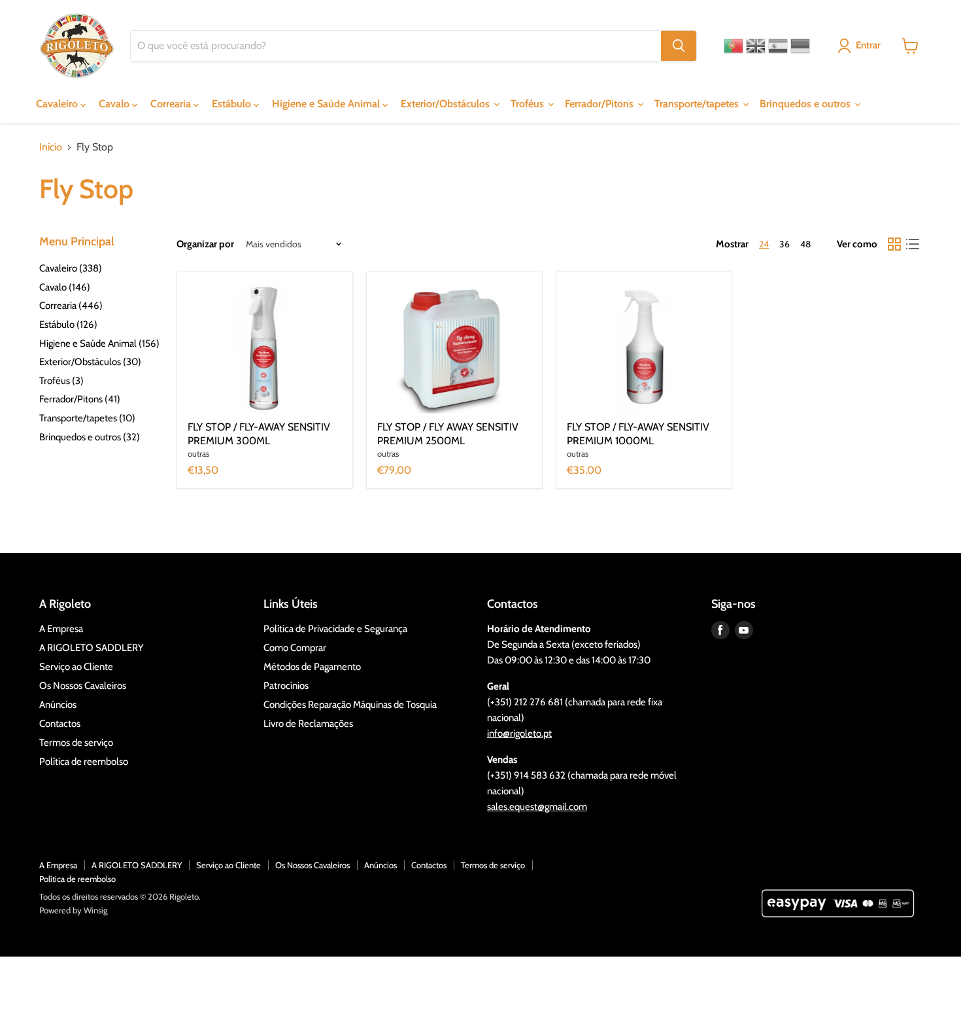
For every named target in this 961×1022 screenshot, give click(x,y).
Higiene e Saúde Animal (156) (99, 343)
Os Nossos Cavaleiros (82, 686)
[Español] (778, 45)
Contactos (59, 724)
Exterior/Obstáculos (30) (90, 362)
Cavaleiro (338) (70, 268)
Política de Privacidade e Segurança (335, 629)
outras (198, 453)
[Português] (733, 45)
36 (784, 244)
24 (764, 244)
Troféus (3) (61, 381)
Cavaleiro (58, 103)
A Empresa (61, 629)
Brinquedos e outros (806, 103)
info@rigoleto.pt (519, 733)
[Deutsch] (800, 45)
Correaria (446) (71, 305)
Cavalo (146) (64, 287)
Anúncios (57, 705)
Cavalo (115, 103)
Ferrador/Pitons (600, 103)
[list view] (912, 244)
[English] (756, 45)
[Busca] (678, 46)
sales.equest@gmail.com (537, 807)
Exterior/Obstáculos (446, 103)
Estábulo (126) (68, 324)
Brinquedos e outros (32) (89, 437)
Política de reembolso (83, 761)
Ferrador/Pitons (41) (79, 399)
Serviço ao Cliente (76, 667)
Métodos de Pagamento (312, 667)
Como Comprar (294, 648)
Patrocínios (286, 686)
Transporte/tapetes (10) (87, 418)
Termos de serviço (76, 743)
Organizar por (205, 244)
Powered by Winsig (73, 910)
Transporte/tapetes (697, 103)
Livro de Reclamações (308, 724)
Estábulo (233, 103)
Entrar (868, 45)
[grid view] (894, 244)
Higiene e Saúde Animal (327, 103)
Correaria (172, 103)
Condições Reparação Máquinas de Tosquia (350, 705)
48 (805, 244)
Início (50, 147)
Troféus (529, 103)
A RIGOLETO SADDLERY (91, 648)
